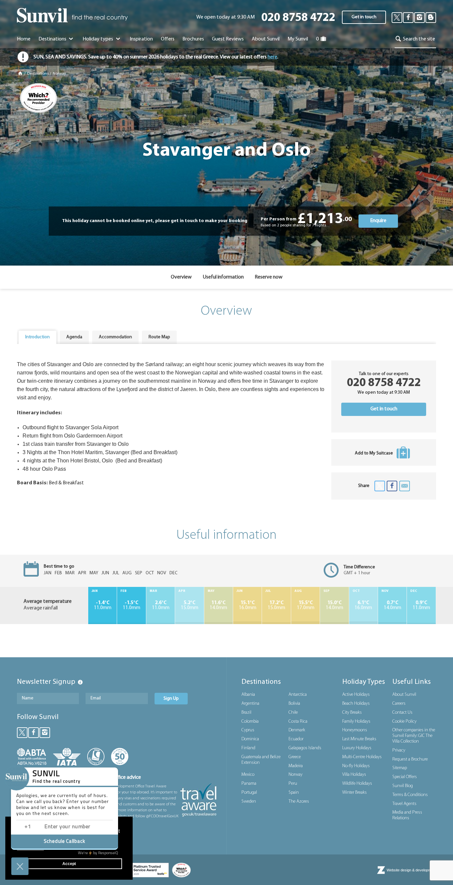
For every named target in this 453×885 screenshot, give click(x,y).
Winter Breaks (354, 792)
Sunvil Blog (402, 785)
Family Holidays (356, 721)
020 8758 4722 (298, 18)
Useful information (223, 277)
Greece (295, 757)
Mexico (247, 774)
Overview (181, 277)
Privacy (398, 750)
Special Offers (404, 776)
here (272, 57)
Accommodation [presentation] (115, 337)
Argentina (250, 703)
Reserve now (269, 277)
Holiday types (98, 39)
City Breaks (352, 712)
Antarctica (298, 694)
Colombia (250, 721)
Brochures (193, 39)
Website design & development (411, 870)
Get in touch (364, 17)
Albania (248, 694)
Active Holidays (356, 694)
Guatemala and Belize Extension (261, 760)
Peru (293, 783)
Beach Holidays (356, 703)
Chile (293, 712)
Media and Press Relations (407, 815)
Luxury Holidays (356, 748)
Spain (294, 792)
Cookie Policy (404, 721)
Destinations (52, 39)
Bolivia (294, 703)
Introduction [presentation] (37, 337)
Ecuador (296, 739)
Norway (59, 74)
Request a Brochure (410, 759)
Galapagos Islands (305, 748)
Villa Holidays (354, 774)
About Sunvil (404, 694)
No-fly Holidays (356, 766)
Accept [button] (69, 863)
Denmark (297, 730)
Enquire (378, 220)
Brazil (246, 712)
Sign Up (171, 698)
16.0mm (247, 605)
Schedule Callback (64, 841)
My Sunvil (298, 39)
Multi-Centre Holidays (362, 757)
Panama (248, 783)
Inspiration (141, 39)
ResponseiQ (98, 853)
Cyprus (247, 730)
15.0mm (189, 605)
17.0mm (305, 605)
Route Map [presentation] (159, 337)
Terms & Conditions (410, 794)
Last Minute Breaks (359, 739)
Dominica (250, 739)
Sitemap (399, 767)
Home (24, 39)
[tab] (37, 337)
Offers (167, 39)
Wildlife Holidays (357, 783)
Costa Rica (298, 721)
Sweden (248, 801)
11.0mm (102, 605)
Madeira (296, 766)
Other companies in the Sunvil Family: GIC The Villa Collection (413, 736)
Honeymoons (354, 730)
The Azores (299, 801)
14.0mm (218, 605)
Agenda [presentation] (74, 337)
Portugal (249, 792)
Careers (399, 703)
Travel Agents (404, 803)
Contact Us (402, 712)
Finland (248, 748)
